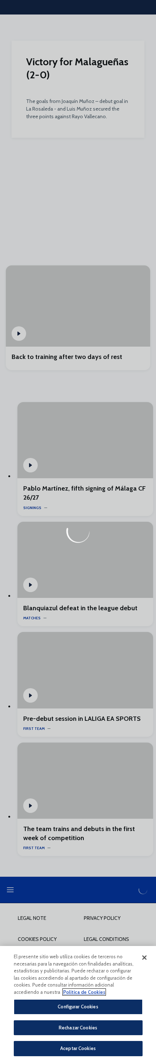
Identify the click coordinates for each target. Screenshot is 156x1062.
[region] (78, 1004)
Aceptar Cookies (78, 1048)
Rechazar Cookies (78, 1027)
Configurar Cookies (78, 1006)
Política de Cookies (84, 992)
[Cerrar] (144, 958)
